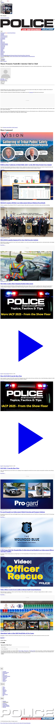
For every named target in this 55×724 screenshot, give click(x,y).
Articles (10, 0)
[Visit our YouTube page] (4, 642)
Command (2, 33)
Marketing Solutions (27, 56)
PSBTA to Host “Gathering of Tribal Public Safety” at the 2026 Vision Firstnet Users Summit (26, 164)
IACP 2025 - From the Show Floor (9, 468)
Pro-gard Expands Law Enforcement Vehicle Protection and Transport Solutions (22, 512)
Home (1, 61)
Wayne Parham (6, 373)
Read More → (2, 169)
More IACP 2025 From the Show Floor (11, 376)
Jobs (29, 55)
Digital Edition (6, 17)
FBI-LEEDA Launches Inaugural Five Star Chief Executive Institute (19, 240)
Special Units (2, 45)
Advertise (2, 56)
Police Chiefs (12, 127)
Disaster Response (3, 35)
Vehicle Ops (2, 51)
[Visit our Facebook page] (1, 642)
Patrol (1, 39)
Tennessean (31, 92)
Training (1, 49)
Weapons (2, 53)
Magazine (8, 55)
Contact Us (11, 56)
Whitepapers (12, 55)
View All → (2, 638)
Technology (2, 47)
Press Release (15, 56)
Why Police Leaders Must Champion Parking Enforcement (16, 283)
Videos (13, 0)
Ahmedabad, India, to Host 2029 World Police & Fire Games (17, 633)
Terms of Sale (12, 723)
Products (21, 55)
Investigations (5, 673)
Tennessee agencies (6, 127)
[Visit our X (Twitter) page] (2, 642)
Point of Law (2, 41)
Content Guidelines (21, 56)
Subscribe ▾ (3, 3)
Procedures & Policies (4, 43)
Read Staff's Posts (3, 79)
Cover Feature (4, 0)
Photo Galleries (25, 55)
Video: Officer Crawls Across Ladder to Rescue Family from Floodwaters (20, 589)
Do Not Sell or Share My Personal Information (22, 723)
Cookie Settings (6, 56)
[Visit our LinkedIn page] (3, 642)
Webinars (15, 0)
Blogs (6, 55)
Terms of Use (7, 723)
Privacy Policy (2, 723)
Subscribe (2, 17)
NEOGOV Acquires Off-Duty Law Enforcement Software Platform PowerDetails (22, 203)
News (8, 0)
